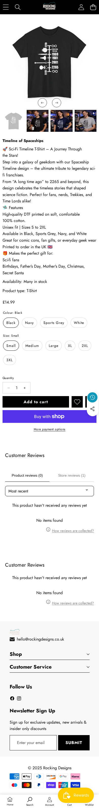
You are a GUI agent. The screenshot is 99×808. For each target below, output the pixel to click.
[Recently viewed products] (92, 397)
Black (10, 322)
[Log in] (81, 7)
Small (11, 345)
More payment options (49, 429)
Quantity (8, 378)
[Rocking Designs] (49, 7)
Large (53, 345)
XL (70, 345)
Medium (32, 345)
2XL (85, 345)
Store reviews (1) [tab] (72, 475)
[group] (14, 121)
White (79, 322)
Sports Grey (53, 322)
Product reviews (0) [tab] (27, 475)
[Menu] (5, 7)
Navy (29, 322)
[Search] (17, 7)
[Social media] (92, 409)
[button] (93, 7)
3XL (9, 359)
